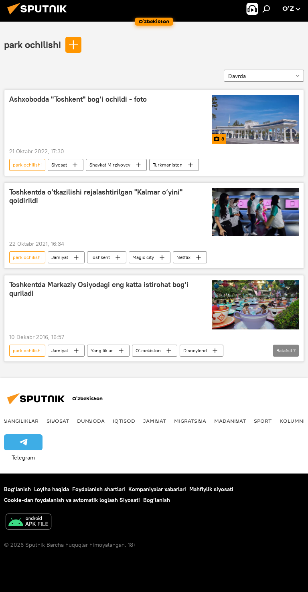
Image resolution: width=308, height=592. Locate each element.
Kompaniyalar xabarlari (157, 489)
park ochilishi (32, 44)
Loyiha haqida (51, 489)
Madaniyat (230, 420)
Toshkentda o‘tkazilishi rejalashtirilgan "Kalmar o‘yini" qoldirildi (95, 196)
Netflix (183, 257)
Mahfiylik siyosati (211, 489)
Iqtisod (124, 420)
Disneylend (195, 350)
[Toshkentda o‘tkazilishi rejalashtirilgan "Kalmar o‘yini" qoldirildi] (255, 212)
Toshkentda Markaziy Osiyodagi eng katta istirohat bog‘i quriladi (98, 289)
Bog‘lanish (17, 489)
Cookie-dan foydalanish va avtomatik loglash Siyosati (72, 500)
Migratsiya (190, 420)
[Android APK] (28, 523)
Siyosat (59, 165)
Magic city (143, 257)
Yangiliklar (102, 350)
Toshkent (100, 257)
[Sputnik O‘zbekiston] (39, 15)
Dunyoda (91, 420)
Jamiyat (59, 257)
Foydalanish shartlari (98, 489)
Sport (263, 420)
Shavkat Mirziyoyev (109, 165)
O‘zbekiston (148, 350)
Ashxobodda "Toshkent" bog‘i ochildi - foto (78, 99)
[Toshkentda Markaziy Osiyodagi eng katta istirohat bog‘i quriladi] (255, 304)
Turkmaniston (167, 165)
